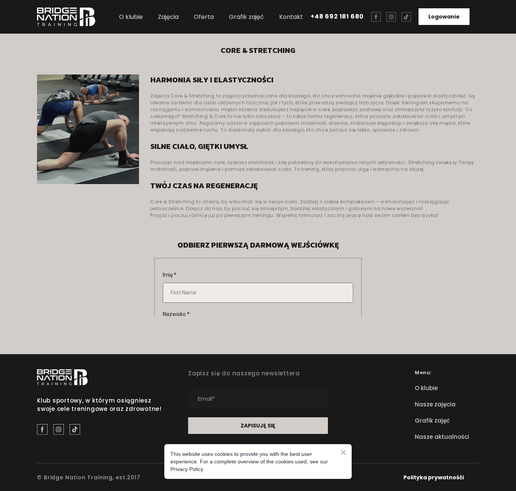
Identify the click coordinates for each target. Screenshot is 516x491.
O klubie (131, 16)
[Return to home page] (66, 17)
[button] (376, 17)
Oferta (204, 16)
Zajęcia (168, 16)
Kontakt (291, 16)
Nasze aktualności (442, 437)
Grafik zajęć (246, 16)
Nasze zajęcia (435, 404)
